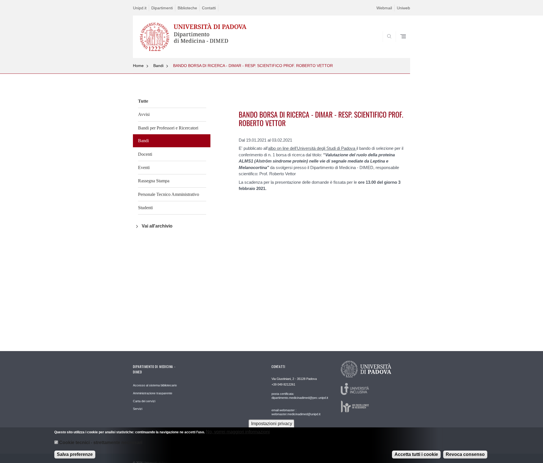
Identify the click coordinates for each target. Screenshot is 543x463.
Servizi (137, 408)
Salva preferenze (75, 454)
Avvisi (144, 114)
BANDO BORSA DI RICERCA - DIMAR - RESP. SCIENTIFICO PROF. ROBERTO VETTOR (253, 65)
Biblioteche (187, 8)
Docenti (145, 154)
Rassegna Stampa (153, 180)
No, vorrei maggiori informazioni (238, 431)
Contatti (209, 8)
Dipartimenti (162, 8)
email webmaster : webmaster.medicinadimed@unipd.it (296, 412)
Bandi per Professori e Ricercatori (168, 128)
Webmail (384, 8)
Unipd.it (139, 8)
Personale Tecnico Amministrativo (168, 194)
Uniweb (403, 8)
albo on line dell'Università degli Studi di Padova (311, 148)
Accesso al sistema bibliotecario (155, 385)
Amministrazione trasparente (152, 393)
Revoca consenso (465, 454)
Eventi (144, 167)
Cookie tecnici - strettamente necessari (100, 442)
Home (138, 65)
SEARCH (400, 44)
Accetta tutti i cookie (416, 454)
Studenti (145, 207)
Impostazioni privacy (271, 423)
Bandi (158, 65)
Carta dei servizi (144, 401)
